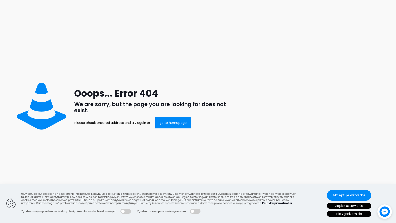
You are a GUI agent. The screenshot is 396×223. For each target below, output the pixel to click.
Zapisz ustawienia (349, 205)
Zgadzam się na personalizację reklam (161, 211)
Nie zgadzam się (349, 213)
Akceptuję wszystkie (349, 195)
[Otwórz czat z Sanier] (384, 211)
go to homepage (173, 122)
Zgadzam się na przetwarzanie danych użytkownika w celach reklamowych (68, 211)
